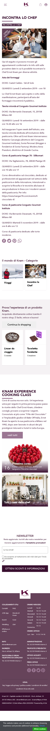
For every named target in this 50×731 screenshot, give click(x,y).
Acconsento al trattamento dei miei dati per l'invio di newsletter (24, 558)
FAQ (14, 608)
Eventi (4, 620)
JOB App (5, 613)
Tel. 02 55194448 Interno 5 (37, 665)
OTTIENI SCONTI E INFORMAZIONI (25, 568)
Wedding (5, 624)
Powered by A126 (40, 703)
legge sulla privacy (12, 685)
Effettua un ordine (6, 630)
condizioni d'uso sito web (25, 689)
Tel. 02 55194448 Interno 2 (37, 644)
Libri (14, 624)
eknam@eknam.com (9, 644)
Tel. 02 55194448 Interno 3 (37, 651)
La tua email (8, 550)
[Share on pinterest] (15, 242)
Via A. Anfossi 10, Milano (11, 651)
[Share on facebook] (4, 242)
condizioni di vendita (39, 685)
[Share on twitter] (9, 242)
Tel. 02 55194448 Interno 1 (12, 661)
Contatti (5, 608)
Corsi (14, 620)
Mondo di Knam (16, 614)
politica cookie (25, 685)
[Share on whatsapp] (20, 242)
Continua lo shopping (19, 324)
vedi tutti (12, 435)
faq (3, 685)
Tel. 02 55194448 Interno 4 (37, 658)
